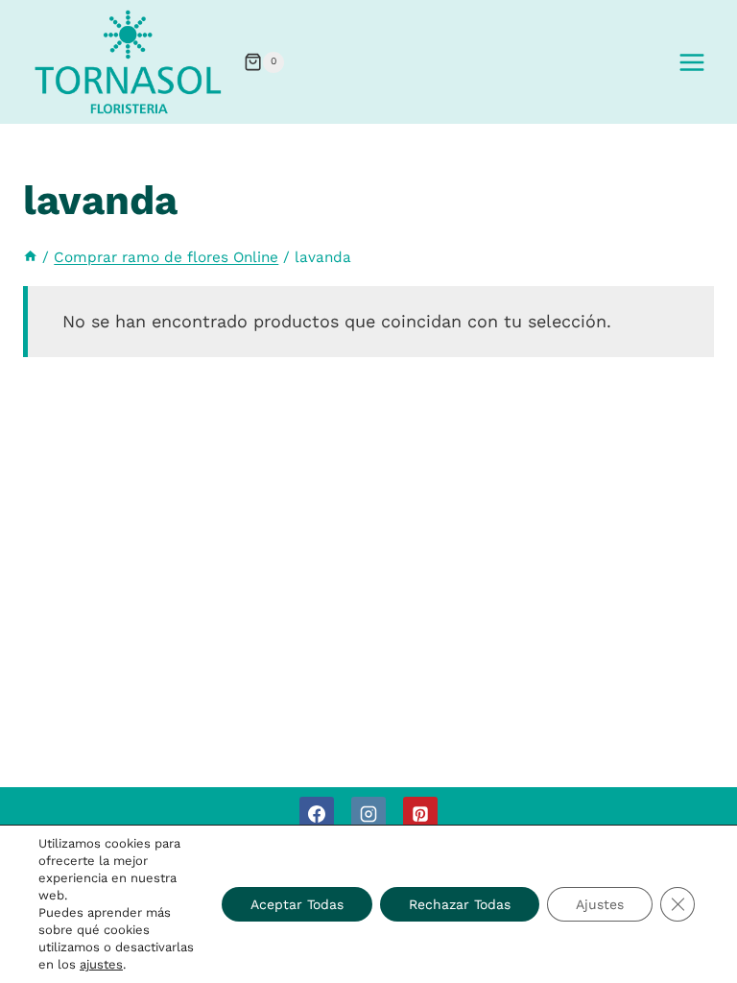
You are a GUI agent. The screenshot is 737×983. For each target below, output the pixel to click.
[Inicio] (30, 257)
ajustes (101, 964)
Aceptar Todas (297, 904)
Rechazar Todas (460, 904)
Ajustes (600, 904)
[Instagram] (368, 814)
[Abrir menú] (691, 62)
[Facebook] (316, 814)
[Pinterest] (420, 814)
